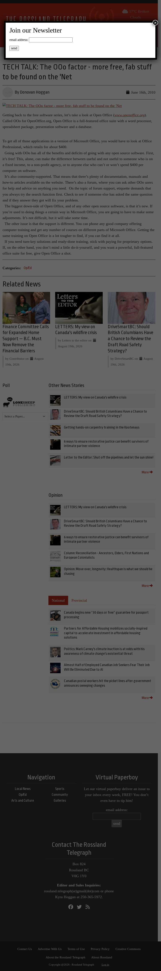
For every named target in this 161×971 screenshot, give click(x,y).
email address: (18, 40)
